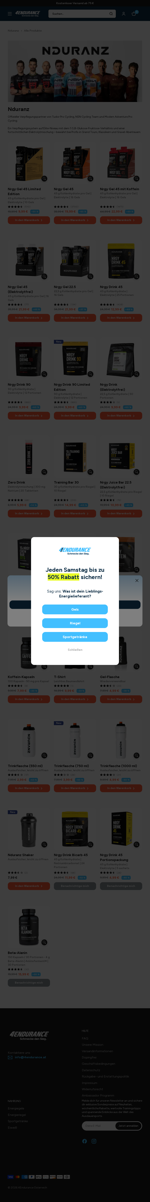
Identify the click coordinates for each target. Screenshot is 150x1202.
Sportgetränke (75, 637)
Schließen (75, 650)
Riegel (75, 623)
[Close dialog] (114, 541)
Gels (75, 609)
